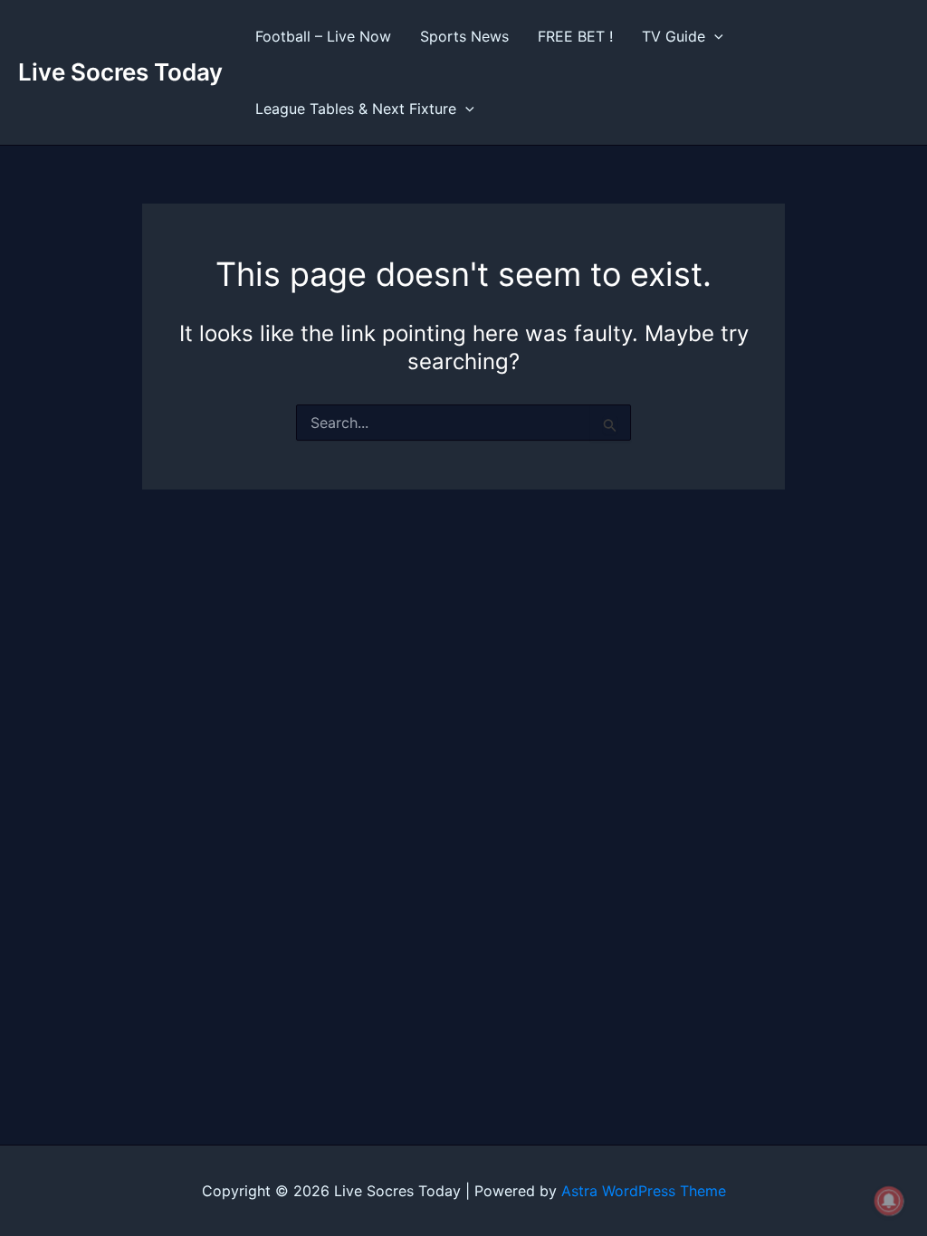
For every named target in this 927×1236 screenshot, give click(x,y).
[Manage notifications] (888, 1200)
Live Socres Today (120, 72)
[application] (714, 36)
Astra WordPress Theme (643, 1191)
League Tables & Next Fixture (355, 109)
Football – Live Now (323, 36)
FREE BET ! (575, 36)
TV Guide (673, 36)
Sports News (464, 36)
